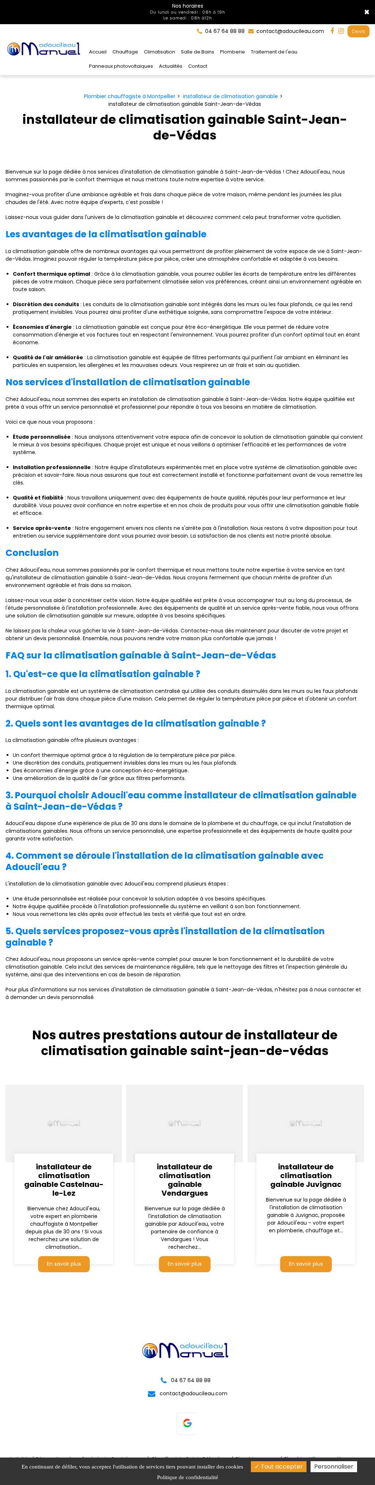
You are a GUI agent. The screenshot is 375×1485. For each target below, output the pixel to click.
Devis (358, 31)
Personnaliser (333, 1466)
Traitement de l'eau (274, 51)
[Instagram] (341, 31)
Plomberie (232, 51)
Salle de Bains (197, 51)
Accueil (98, 51)
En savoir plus (64, 1263)
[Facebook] (332, 31)
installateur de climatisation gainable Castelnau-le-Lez (64, 1180)
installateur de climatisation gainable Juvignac (305, 1175)
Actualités (170, 66)
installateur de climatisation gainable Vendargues (184, 1180)
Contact (197, 66)
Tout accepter (281, 1466)
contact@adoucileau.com (289, 31)
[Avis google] (187, 1423)
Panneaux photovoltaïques (121, 66)
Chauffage (125, 51)
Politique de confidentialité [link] (187, 1477)
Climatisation (159, 51)
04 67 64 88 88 (190, 1380)
